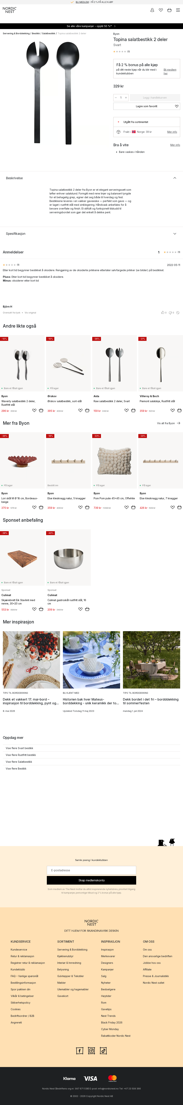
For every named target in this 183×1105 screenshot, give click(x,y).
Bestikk (36, 33)
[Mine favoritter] (161, 10)
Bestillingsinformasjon (23, 982)
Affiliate (147, 969)
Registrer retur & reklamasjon (28, 962)
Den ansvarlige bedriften (157, 956)
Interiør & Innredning (69, 962)
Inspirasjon (107, 949)
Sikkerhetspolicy (20, 1002)
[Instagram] (91, 1050)
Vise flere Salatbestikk (19, 761)
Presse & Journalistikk (156, 976)
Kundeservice (19, 949)
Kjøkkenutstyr (65, 956)
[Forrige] (6, 93)
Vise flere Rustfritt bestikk (21, 754)
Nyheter (106, 982)
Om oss (147, 949)
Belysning (63, 969)
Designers (107, 962)
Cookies (16, 1009)
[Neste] (102, 93)
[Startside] (9, 10)
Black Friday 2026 (111, 1022)
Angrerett (16, 1022)
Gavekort (62, 995)
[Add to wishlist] (34, 410)
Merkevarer (108, 956)
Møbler (61, 982)
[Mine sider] (152, 10)
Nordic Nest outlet (153, 982)
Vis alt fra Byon (166, 423)
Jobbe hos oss (152, 962)
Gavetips (106, 1009)
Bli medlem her (170, 71)
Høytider (106, 995)
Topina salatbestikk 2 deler (72, 33)
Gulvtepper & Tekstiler (70, 976)
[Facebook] (80, 1050)
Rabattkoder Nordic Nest (115, 1035)
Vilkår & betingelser (22, 995)
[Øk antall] (125, 97)
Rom (103, 1002)
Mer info (172, 131)
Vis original (30, 312)
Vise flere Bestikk (16, 768)
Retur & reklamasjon (22, 956)
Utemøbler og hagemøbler (73, 989)
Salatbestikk (48, 33)
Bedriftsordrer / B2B (22, 1015)
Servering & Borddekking (16, 33)
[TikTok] (103, 1050)
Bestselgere (108, 989)
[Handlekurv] (169, 10)
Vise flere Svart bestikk (19, 748)
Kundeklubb (18, 969)
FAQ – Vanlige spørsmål (24, 976)
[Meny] (178, 10)
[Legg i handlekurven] (41, 410)
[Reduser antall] (115, 97)
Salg (103, 976)
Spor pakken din (20, 989)
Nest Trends (108, 1015)
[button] (121, 51)
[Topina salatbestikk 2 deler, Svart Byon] (54, 92)
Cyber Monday (110, 1029)
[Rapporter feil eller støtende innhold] (177, 313)
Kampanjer (107, 969)
